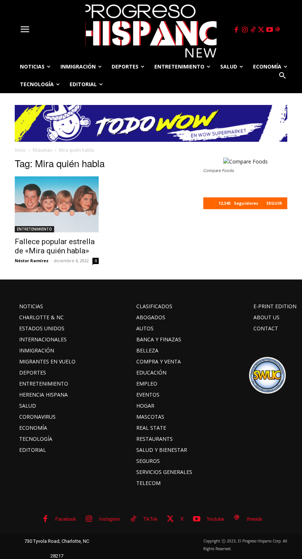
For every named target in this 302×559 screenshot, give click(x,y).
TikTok (150, 518)
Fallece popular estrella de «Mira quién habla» (55, 246)
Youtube (215, 518)
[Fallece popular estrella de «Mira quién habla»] (57, 204)
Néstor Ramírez (32, 260)
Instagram (109, 518)
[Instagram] (244, 30)
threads (255, 518)
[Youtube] (270, 30)
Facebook (65, 518)
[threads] (278, 30)
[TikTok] (253, 30)
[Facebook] (236, 30)
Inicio (20, 150)
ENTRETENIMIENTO (34, 229)
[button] (282, 75)
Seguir (274, 203)
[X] (261, 30)
